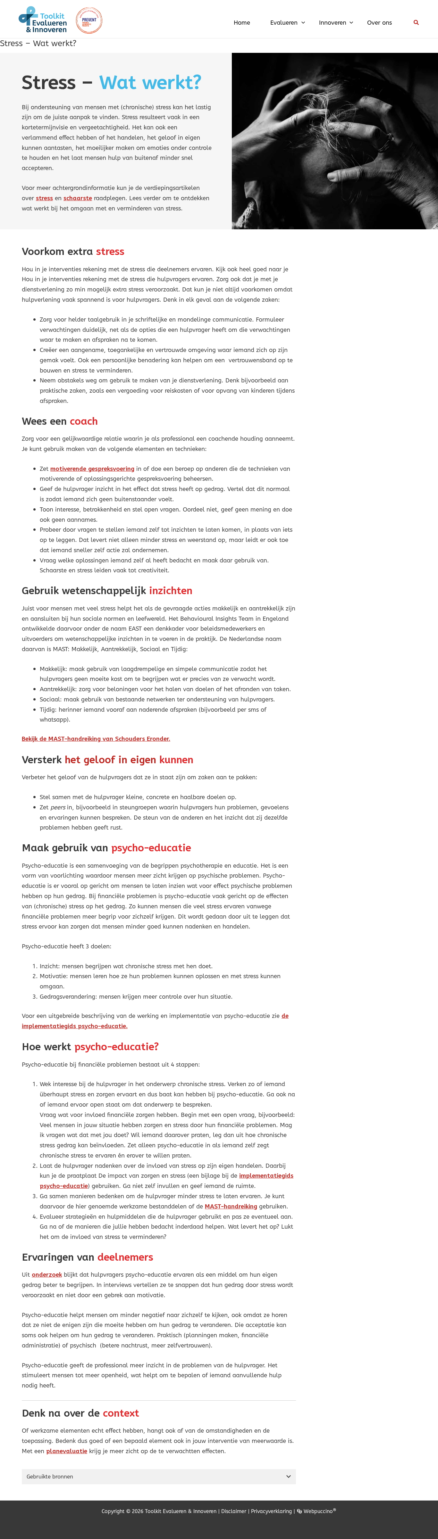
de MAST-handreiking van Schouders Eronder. (104, 738)
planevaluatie (66, 1451)
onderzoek (47, 1274)
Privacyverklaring (271, 1511)
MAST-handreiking (231, 1206)
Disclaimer (233, 1511)
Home (242, 22)
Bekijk (30, 738)
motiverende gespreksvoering (92, 468)
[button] (301, 23)
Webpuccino (319, 1511)
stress (44, 198)
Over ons (379, 22)
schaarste (77, 198)
